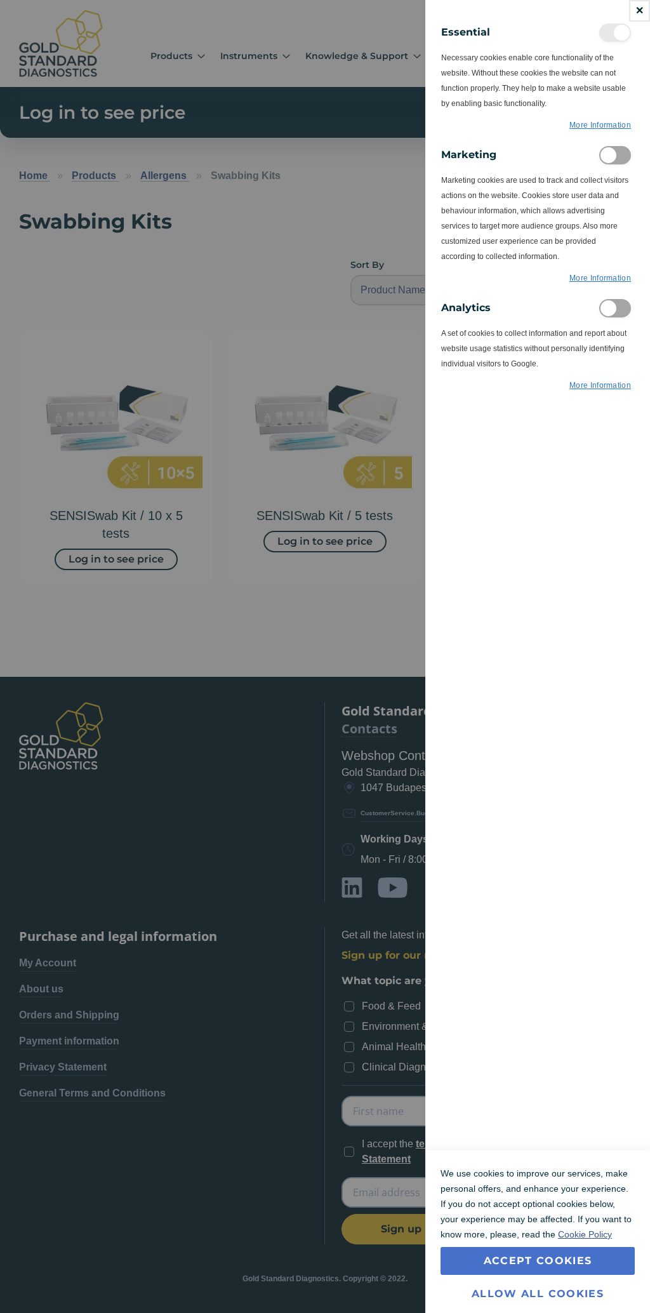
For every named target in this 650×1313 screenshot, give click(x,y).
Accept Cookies (538, 1261)
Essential (615, 32)
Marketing (615, 155)
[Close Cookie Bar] (639, 11)
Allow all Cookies (538, 1294)
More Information (600, 125)
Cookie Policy (585, 1234)
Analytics (615, 308)
